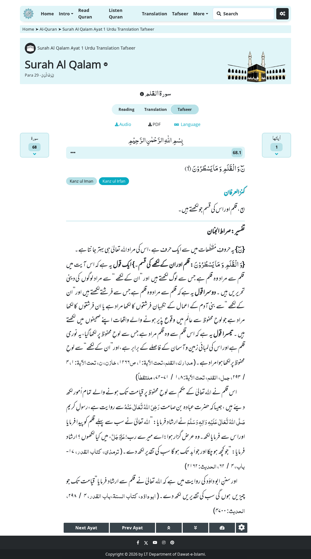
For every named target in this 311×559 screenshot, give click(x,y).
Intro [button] (64, 14)
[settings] (241, 527)
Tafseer (180, 14)
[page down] (195, 527)
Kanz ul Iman (81, 181)
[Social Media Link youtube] (155, 542)
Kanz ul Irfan (114, 181)
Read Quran (85, 13)
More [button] (199, 14)
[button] (73, 152)
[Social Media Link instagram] (164, 542)
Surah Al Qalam (63, 64)
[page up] (169, 527)
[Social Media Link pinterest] (172, 542)
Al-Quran (48, 29)
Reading (126, 109)
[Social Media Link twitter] (146, 542)
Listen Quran (116, 13)
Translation (154, 14)
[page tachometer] (222, 527)
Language (190, 124)
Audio (125, 124)
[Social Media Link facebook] (138, 542)
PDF (157, 124)
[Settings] (282, 13)
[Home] (28, 13)
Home (47, 14)
